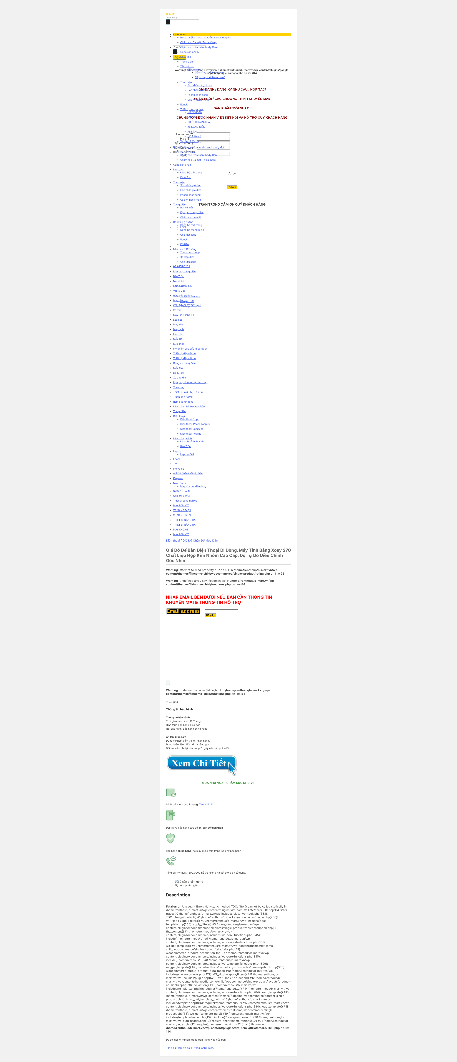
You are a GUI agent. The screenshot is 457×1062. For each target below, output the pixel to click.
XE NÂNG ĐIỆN (196, 126)
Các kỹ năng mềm (198, 99)
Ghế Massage (188, 234)
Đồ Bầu (184, 244)
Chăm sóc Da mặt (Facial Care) (198, 42)
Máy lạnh (178, 329)
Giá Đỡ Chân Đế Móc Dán (188, 473)
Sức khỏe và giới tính (199, 85)
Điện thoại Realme (190, 433)
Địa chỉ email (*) (184, 143)
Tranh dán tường (190, 252)
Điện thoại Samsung (192, 428)
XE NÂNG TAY (195, 131)
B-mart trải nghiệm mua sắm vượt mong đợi (205, 37)
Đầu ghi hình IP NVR (192, 441)
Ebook (184, 104)
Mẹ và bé (178, 281)
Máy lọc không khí (183, 314)
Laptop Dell (187, 454)
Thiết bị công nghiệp (192, 109)
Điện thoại (179, 416)
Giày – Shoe (194, 69)
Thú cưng (178, 285)
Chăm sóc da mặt (190, 217)
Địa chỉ (185, 138)
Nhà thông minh (182, 438)
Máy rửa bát (180, 300)
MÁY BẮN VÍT (195, 117)
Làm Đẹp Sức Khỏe (184, 151)
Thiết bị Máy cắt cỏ (184, 353)
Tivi (175, 463)
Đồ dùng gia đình (183, 221)
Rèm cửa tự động (183, 295)
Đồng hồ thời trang (191, 172)
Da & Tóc (185, 56)
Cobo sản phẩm (189, 51)
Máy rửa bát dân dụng (193, 486)
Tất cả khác (187, 66)
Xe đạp (177, 309)
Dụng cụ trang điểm (192, 212)
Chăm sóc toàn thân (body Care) (199, 47)
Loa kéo (177, 319)
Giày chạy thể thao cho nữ (210, 72)
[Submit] (168, 21)
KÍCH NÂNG (194, 136)
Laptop (177, 451)
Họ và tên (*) (184, 134)
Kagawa (178, 478)
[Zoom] (168, 682)
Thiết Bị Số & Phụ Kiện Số (188, 391)
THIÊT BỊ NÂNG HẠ (198, 121)
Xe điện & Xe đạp (190, 141)
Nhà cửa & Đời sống (184, 249)
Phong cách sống (197, 94)
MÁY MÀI (178, 367)
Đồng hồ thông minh (192, 229)
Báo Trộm (178, 276)
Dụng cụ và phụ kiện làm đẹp (190, 382)
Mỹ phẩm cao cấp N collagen (190, 348)
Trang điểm (187, 61)
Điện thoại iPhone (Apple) (195, 423)
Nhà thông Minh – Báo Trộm (189, 406)
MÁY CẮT (178, 338)
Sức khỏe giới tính (190, 185)
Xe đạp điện (187, 256)
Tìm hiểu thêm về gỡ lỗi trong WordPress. (190, 1047)
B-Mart (170, 14)
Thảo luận (186, 82)
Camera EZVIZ (181, 495)
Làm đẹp (178, 169)
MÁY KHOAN (194, 112)
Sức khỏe (178, 343)
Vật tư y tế (179, 290)
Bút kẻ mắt (186, 207)
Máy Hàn (178, 324)
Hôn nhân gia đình (198, 89)
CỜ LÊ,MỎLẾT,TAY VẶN (187, 305)
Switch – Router (182, 490)
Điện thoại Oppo (189, 419)
